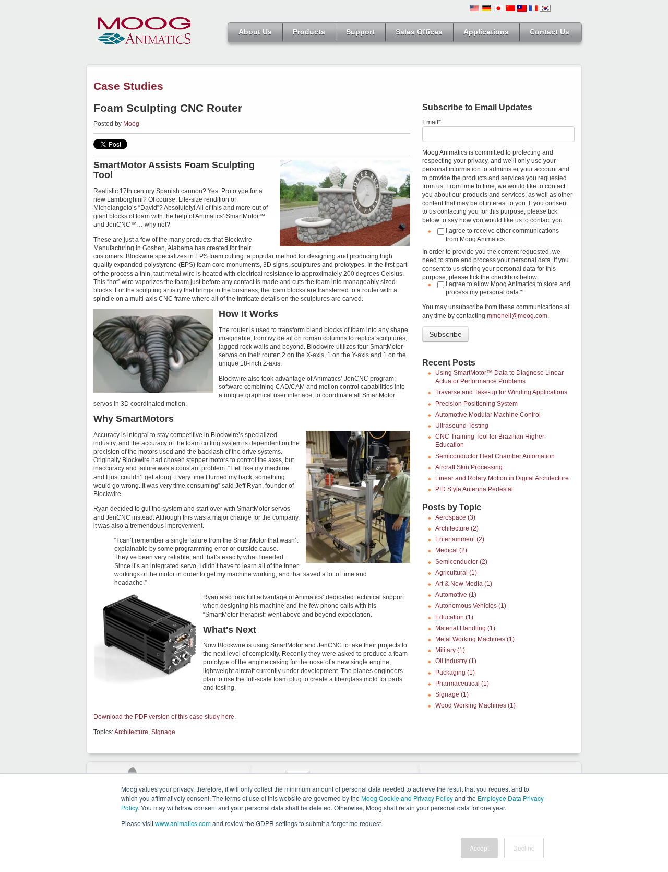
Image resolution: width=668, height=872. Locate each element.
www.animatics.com (183, 823)
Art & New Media (463, 583)
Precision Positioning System (476, 403)
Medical (451, 550)
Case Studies (128, 86)
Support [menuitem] (360, 32)
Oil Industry (455, 661)
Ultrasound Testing (461, 425)
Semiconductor (461, 561)
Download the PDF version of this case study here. (164, 717)
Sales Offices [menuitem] (419, 32)
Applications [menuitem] (486, 32)
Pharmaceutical (462, 683)
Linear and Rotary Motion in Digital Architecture (502, 478)
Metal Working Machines (475, 639)
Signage (163, 732)
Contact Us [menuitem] (549, 32)
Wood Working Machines (475, 705)
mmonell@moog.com (517, 316)
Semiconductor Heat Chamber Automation (495, 456)
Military (450, 650)
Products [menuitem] (309, 32)
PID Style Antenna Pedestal (474, 489)
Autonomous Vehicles (470, 605)
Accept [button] (479, 847)
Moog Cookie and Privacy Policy (407, 798)
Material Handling (465, 628)
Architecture (131, 732)
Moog (131, 123)
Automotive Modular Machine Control (488, 414)
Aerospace (455, 517)
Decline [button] (524, 847)
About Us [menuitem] (255, 32)
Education (454, 617)
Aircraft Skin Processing (469, 467)
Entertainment (459, 539)
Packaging (455, 672)
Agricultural (456, 572)
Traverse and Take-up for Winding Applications (501, 392)
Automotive (455, 594)
